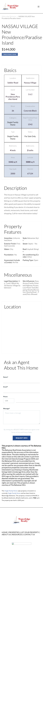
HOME (4, 532)
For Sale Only (30, 136)
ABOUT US (6, 534)
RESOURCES (17, 534)
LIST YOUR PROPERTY (30, 532)
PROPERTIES (14, 532)
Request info (21, 438)
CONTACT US (29, 534)
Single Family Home (9, 54)
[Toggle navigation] (38, 6)
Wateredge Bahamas (9, 16)
